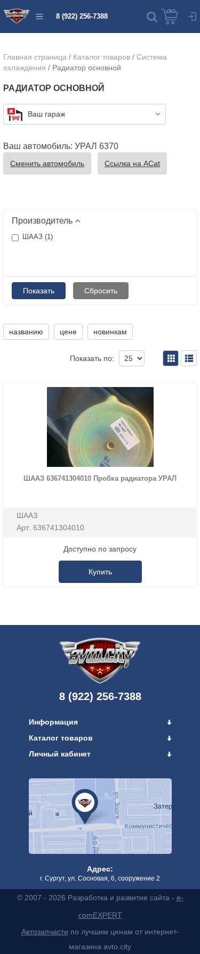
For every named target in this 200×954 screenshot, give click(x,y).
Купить (100, 572)
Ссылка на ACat (132, 163)
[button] (152, 16)
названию (26, 331)
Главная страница (35, 57)
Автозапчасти (44, 931)
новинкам (110, 331)
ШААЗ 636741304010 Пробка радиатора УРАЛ (100, 478)
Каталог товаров (101, 57)
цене (68, 331)
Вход (192, 16)
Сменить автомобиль (47, 163)
